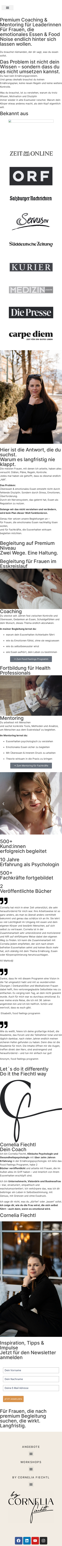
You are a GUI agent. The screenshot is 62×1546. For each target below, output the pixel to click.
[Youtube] (35, 1540)
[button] (8, 7)
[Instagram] (43, 1540)
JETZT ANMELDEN (13, 1399)
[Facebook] (18, 1540)
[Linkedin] (27, 1540)
